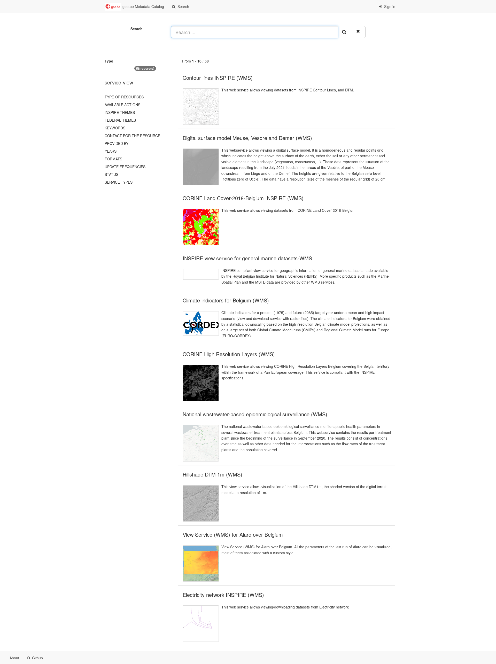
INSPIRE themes (120, 112)
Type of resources (124, 96)
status (111, 174)
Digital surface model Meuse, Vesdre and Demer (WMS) (247, 138)
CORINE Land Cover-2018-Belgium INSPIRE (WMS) (243, 198)
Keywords (115, 127)
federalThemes (120, 120)
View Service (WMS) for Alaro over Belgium (233, 534)
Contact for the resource (132, 135)
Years (111, 151)
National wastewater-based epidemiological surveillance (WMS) (255, 414)
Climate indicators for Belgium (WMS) (226, 300)
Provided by (116, 143)
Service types (119, 182)
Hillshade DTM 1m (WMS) (212, 474)
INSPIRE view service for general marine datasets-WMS (247, 258)
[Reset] (359, 32)
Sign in (389, 6)
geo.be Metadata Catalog (142, 6)
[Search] (345, 32)
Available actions (122, 104)
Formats (113, 158)
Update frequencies (125, 166)
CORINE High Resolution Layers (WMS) (229, 354)
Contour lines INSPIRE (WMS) (218, 77)
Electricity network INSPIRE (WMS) (223, 594)
